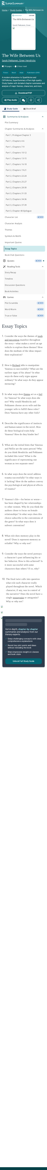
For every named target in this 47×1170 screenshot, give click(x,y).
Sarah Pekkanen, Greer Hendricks (19, 60)
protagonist (18, 597)
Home (4, 10)
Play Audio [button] (12, 100)
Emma (27, 394)
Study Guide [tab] (12, 109)
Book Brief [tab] (31, 109)
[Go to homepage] (13, 3)
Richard (16, 365)
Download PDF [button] (25, 93)
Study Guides (16, 10)
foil (40, 394)
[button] (23, 100)
